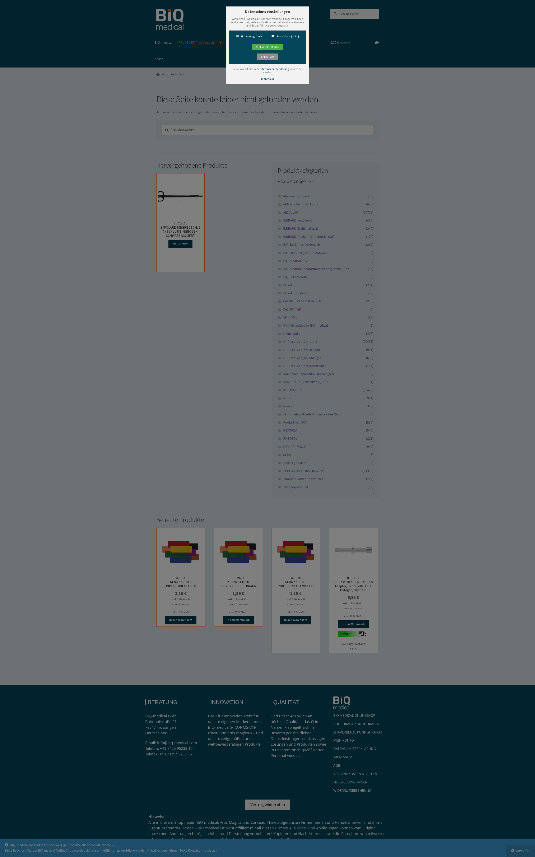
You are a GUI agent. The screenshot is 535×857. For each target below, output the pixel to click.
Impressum (268, 79)
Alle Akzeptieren (267, 47)
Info (260, 36)
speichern (267, 57)
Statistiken (283, 36)
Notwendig (248, 36)
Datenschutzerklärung (275, 69)
